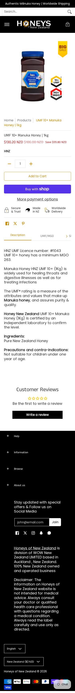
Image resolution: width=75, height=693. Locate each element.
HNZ (7, 151)
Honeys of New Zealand (35, 548)
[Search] (69, 12)
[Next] (66, 236)
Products (24, 120)
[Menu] (6, 24)
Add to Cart (37, 176)
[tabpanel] (37, 307)
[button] (67, 24)
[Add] (31, 163)
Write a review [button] (37, 414)
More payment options (37, 199)
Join (55, 522)
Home (8, 120)
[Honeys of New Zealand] (37, 24)
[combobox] (34, 12)
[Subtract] (9, 163)
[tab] (17, 236)
